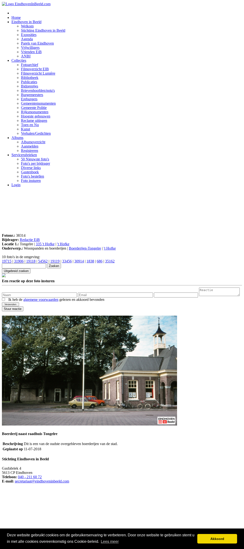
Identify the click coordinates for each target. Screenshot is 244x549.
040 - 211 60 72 (30, 477)
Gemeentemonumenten (38, 103)
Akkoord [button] (217, 539)
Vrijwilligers (30, 48)
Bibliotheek (29, 78)
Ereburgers (29, 99)
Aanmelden (29, 146)
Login (15, 185)
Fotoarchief (29, 65)
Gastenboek (30, 172)
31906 (19, 261)
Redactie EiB (30, 240)
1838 (90, 261)
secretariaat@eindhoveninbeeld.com (42, 481)
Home (16, 17)
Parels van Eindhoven (37, 43)
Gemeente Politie (34, 108)
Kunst (25, 129)
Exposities (28, 35)
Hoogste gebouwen (35, 116)
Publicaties (29, 82)
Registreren (29, 151)
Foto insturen (31, 181)
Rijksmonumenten (34, 112)
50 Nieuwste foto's (35, 159)
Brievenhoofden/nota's (38, 90)
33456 (67, 261)
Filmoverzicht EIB (35, 69)
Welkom (27, 26)
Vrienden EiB (31, 52)
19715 (6, 261)
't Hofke (63, 244)
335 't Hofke (45, 244)
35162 (110, 261)
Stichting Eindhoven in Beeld (43, 30)
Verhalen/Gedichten (36, 133)
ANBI (25, 56)
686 (99, 261)
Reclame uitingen (34, 120)
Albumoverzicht (33, 142)
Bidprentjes (29, 86)
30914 (79, 261)
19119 (55, 261)
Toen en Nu (30, 125)
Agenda (27, 39)
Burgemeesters (32, 95)
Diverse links (31, 168)
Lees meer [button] (110, 541)
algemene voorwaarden (40, 300)
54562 (43, 261)
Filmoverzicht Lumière (38, 73)
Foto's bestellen (32, 176)
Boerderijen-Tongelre (85, 248)
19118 (31, 261)
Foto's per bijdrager (35, 163)
